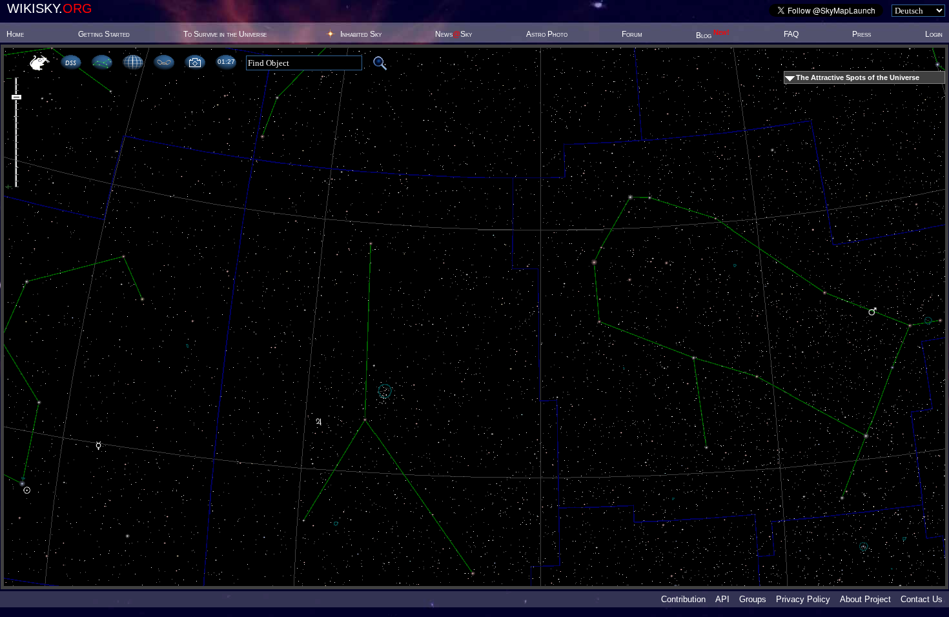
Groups (752, 599)
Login (934, 34)
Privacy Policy (803, 599)
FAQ (791, 34)
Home (15, 34)
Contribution (683, 599)
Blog (713, 35)
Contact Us (922, 599)
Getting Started (104, 34)
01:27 (226, 61)
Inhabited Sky (361, 34)
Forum (632, 34)
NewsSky (453, 34)
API (722, 599)
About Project (865, 599)
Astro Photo (546, 34)
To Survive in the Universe (225, 34)
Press (861, 34)
